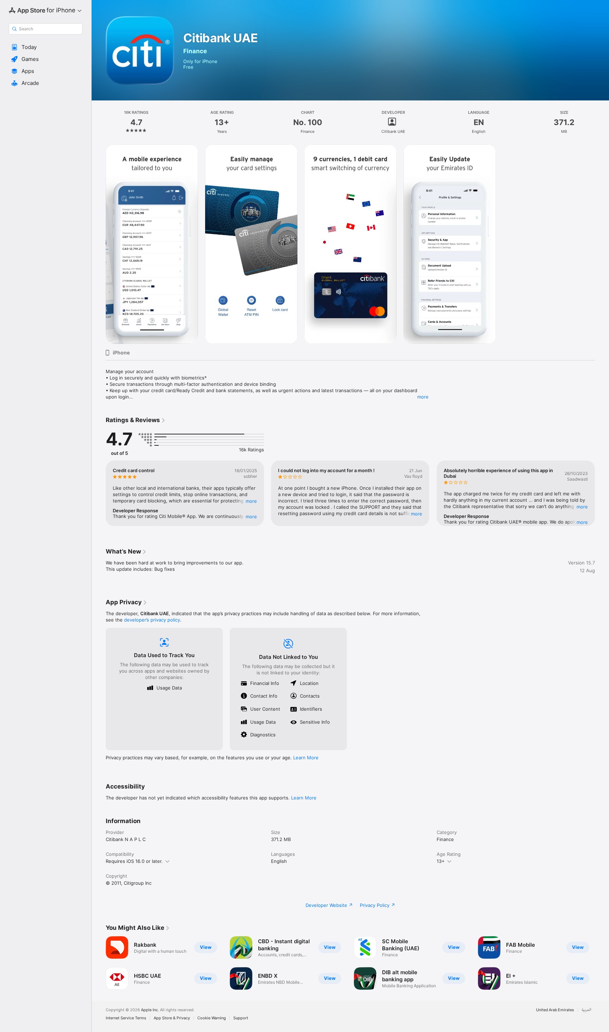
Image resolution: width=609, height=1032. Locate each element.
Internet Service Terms (126, 1018)
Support (240, 1018)
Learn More (306, 757)
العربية (586, 1010)
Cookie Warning (211, 1018)
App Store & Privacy (172, 1018)
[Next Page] (602, 493)
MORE (251, 501)
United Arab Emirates (555, 1010)
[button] (45, 47)
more (423, 397)
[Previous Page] (99, 493)
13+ (441, 861)
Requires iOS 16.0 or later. (134, 861)
